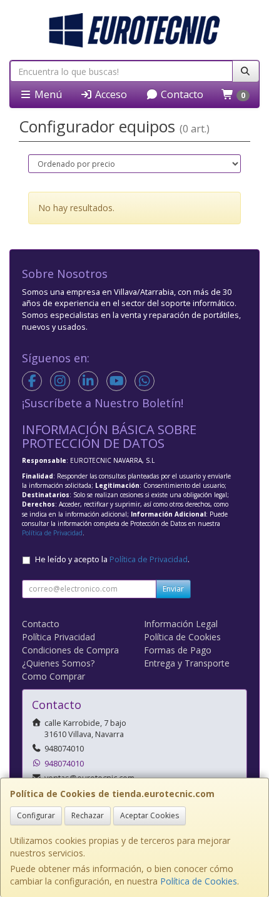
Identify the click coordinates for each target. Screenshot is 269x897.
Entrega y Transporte (187, 663)
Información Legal (181, 624)
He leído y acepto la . (112, 559)
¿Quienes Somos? (58, 663)
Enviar (173, 588)
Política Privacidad (58, 637)
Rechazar (87, 815)
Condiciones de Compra (70, 650)
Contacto (180, 94)
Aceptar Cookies (149, 815)
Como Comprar (53, 676)
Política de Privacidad (52, 532)
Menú (47, 94)
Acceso (110, 94)
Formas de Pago (177, 650)
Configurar (36, 815)
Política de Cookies (198, 881)
